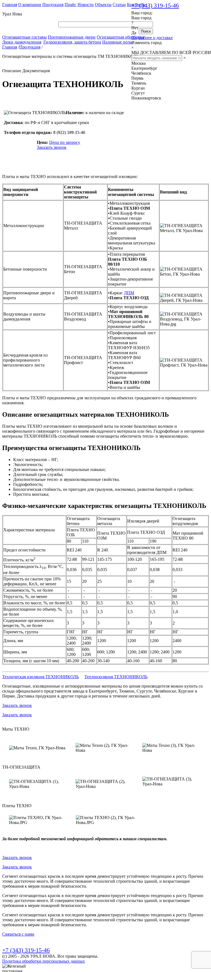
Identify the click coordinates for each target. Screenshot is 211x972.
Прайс (70, 4)
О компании (29, 4)
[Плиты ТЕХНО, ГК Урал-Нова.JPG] (39, 820)
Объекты (103, 4)
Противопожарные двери (72, 37)
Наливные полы (117, 42)
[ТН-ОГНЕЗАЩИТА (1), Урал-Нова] (39, 784)
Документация (36, 70)
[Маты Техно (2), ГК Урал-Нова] (105, 748)
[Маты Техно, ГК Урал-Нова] (37, 747)
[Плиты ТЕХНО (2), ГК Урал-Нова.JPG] (106, 820)
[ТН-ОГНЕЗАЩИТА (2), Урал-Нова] (105, 784)
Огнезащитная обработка (120, 37)
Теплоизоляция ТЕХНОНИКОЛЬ (116, 676)
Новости (85, 4)
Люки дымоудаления (21, 42)
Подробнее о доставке (152, 37)
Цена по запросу (64, 142)
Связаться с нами (18, 934)
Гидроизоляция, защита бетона (72, 42)
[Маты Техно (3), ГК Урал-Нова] (172, 748)
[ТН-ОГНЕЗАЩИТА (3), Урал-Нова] (172, 782)
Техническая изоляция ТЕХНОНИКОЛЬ (40, 676)
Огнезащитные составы (24, 37)
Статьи (119, 4)
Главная (9, 4)
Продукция (52, 4)
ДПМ (129, 292)
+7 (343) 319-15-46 (155, 5)
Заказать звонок (51, 147)
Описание (11, 70)
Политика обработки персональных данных (43, 961)
